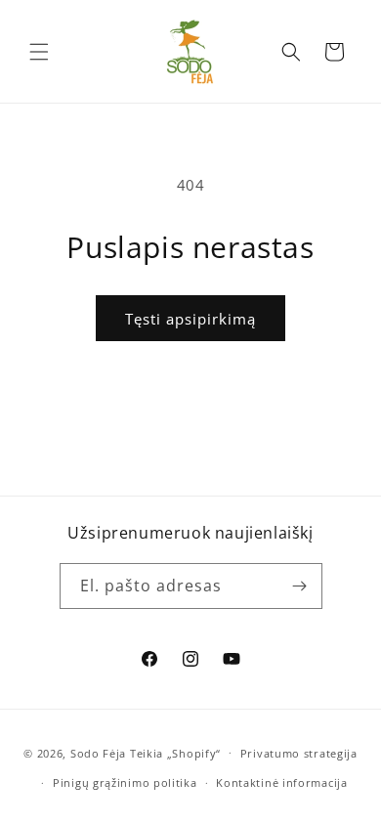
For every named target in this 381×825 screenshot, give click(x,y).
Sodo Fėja (100, 752)
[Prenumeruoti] (299, 586)
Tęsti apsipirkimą (190, 318)
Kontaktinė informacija (281, 782)
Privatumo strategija (299, 753)
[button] (39, 51)
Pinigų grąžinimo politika (125, 782)
